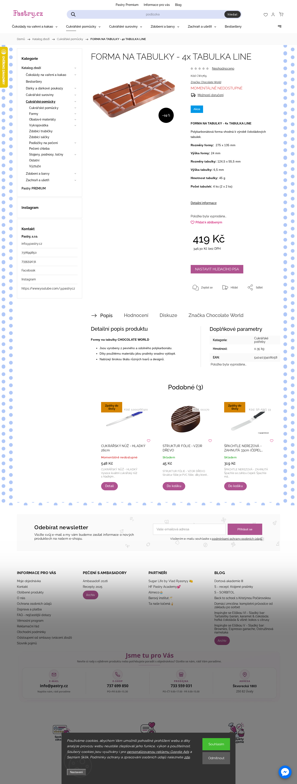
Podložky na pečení (43, 143)
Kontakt (22, 586)
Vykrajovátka (38, 125)
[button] (285, 772)
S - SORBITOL (224, 592)
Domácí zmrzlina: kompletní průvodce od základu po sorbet (243, 605)
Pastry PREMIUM (34, 188)
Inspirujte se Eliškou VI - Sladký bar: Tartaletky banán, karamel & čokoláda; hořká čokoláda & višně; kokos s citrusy (241, 616)
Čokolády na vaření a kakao (46, 75)
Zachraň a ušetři (37, 180)
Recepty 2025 (92, 586)
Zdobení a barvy (38, 173)
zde (187, 757)
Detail (109, 486)
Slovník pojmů (27, 643)
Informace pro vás (157, 5)
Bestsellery (34, 81)
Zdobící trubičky (41, 131)
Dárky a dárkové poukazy (44, 88)
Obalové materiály (42, 119)
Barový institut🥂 (160, 598)
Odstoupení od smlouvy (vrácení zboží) (44, 637)
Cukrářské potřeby (261, 340)
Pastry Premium (127, 5)
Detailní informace (204, 203)
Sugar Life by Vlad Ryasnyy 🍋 (170, 581)
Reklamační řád (28, 626)
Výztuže (35, 166)
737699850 (29, 252)
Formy (33, 114)
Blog (178, 5)
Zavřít (265, 301)
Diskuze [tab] (168, 315)
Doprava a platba (29, 609)
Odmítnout (216, 758)
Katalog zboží (31, 68)
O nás (21, 598)
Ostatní (34, 160)
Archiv (90, 595)
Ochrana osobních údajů (34, 603)
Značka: (206, 82)
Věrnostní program (30, 620)
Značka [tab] (216, 315)
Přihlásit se (244, 529)
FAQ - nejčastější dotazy (34, 615)
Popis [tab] (106, 315)
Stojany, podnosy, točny (46, 154)
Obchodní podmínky (31, 632)
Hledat (232, 14)
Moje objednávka (29, 581)
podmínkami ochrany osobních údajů (237, 538)
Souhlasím (216, 744)
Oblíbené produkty (30, 592)
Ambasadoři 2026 (95, 581)
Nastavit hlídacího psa (217, 269)
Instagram (29, 279)
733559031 (29, 261)
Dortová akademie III (228, 581)
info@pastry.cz (32, 243)
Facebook (28, 270)
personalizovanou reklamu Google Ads (158, 752)
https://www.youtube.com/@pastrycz (48, 288)
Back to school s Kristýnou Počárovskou (242, 598)
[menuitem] (34, 26)
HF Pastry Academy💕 (164, 586)
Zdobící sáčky (39, 137)
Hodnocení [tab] (136, 315)
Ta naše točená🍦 (161, 603)
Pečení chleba (39, 148)
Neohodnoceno (223, 68)
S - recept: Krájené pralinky (233, 586)
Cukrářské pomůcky (40, 101)
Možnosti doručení (211, 95)
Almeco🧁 (155, 592)
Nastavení (76, 772)
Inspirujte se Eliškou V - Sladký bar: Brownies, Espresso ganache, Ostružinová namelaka (243, 629)
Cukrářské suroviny (40, 95)
